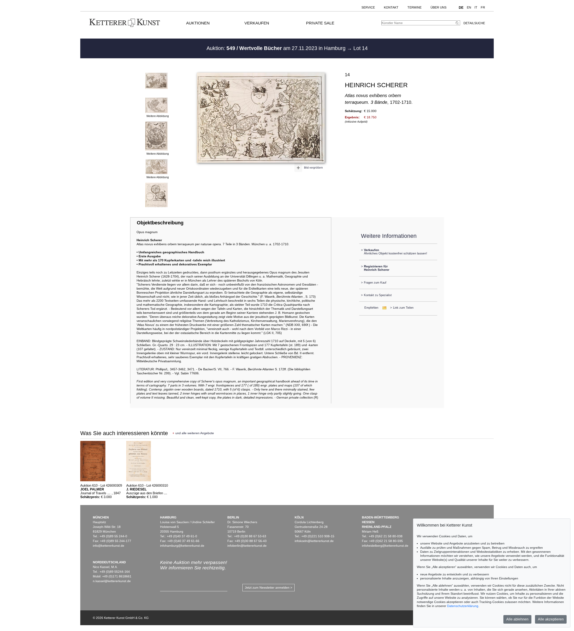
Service (368, 7)
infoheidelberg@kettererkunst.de (385, 545)
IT (475, 7)
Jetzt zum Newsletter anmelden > (268, 587)
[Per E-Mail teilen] (383, 307)
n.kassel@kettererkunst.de (112, 581)
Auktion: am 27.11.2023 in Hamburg (277, 48)
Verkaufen (256, 23)
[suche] (457, 23)
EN (469, 7)
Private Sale (320, 23)
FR (483, 7)
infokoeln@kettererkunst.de (314, 541)
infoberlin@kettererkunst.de (247, 545)
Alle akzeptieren (551, 619)
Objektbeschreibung (160, 223)
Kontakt (391, 7)
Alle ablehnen (517, 619)
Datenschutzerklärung (462, 606)
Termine (414, 7)
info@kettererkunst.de (108, 545)
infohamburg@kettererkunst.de (182, 545)
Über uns (438, 7)
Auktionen (198, 23)
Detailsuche (474, 23)
